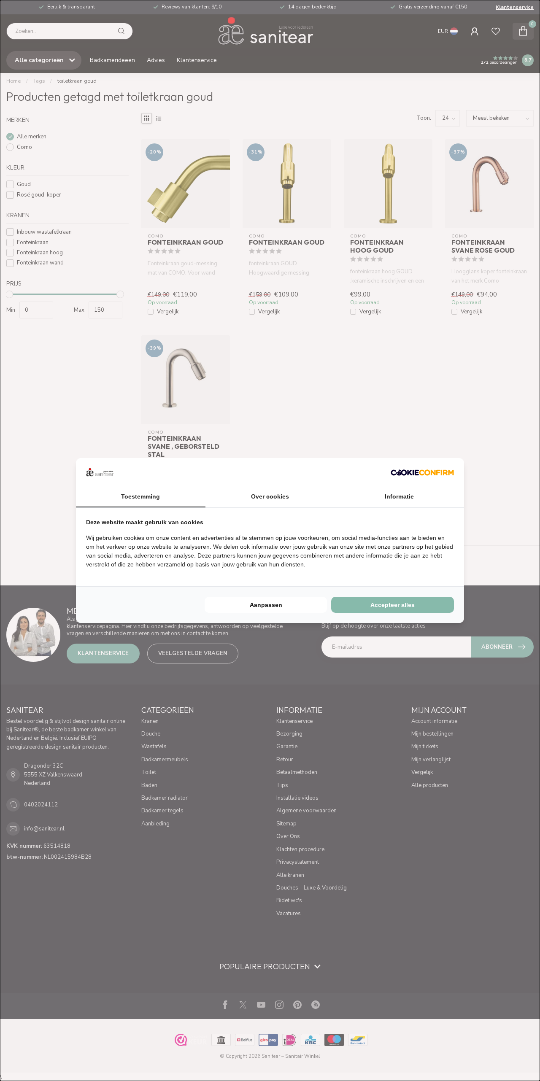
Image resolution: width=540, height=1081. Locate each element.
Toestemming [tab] (140, 496)
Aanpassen (266, 604)
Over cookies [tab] (270, 496)
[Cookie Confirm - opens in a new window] (422, 472)
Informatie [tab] (399, 496)
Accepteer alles (392, 604)
